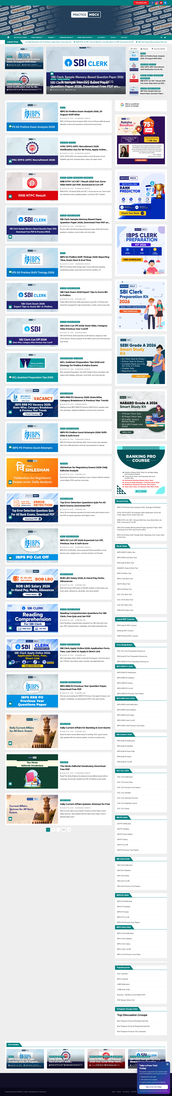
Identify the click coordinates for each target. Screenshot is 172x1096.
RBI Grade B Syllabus (125, 746)
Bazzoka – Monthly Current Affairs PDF (131, 995)
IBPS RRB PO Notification (126, 672)
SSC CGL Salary (123, 808)
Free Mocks (126, 1092)
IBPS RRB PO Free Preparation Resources (133, 661)
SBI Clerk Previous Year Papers (128, 886)
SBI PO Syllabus (123, 829)
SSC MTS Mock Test (124, 605)
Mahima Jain (81, 226)
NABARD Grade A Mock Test (127, 568)
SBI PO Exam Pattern (125, 834)
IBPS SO (9, 56)
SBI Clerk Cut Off (123, 881)
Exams (51, 37)
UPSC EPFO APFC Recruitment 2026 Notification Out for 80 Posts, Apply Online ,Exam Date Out (83, 149)
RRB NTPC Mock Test (125, 610)
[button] (161, 37)
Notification (10, 81)
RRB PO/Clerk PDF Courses (127, 636)
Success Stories (159, 49)
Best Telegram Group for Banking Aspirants (132, 1021)
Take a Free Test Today (153, 1087)
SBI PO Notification (124, 824)
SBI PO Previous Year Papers (128, 850)
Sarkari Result (66, 37)
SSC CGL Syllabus (124, 793)
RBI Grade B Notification (126, 741)
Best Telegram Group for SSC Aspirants (131, 1031)
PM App (124, 37)
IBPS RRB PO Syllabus (125, 678)
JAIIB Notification (123, 984)
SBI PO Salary (122, 839)
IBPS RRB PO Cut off (125, 688)
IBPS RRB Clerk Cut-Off (126, 720)
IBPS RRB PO (64, 682)
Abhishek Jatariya (30, 65)
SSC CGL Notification (125, 777)
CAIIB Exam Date (123, 989)
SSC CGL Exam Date (125, 782)
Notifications (20, 37)
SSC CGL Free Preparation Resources (131, 651)
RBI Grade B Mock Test (125, 563)
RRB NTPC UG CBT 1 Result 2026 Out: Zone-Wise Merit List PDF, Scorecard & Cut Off (152, 83)
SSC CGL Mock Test (124, 594)
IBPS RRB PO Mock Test (126, 552)
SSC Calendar (122, 974)
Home (113, 1092)
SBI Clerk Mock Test (124, 589)
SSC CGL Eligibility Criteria (127, 803)
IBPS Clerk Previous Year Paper (129, 954)
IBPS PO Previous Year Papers (128, 922)
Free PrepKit (37, 37)
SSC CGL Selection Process (127, 798)
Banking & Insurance (154, 88)
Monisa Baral (82, 332)
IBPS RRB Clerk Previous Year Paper (131, 725)
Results (150, 75)
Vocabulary (64, 762)
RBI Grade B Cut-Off (124, 762)
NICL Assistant (78, 358)
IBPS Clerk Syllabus (124, 938)
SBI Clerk (143, 88)
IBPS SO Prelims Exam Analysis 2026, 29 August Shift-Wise (23, 60)
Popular (145, 49)
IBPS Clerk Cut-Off (124, 949)
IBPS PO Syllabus (123, 906)
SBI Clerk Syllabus (124, 870)
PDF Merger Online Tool (126, 1000)
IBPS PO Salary (123, 912)
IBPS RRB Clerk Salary (125, 715)
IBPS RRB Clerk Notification (127, 704)
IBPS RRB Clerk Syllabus (126, 710)
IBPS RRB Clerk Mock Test (127, 557)
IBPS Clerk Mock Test (125, 579)
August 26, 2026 (15, 65)
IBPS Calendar (122, 979)
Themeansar (42, 1092)
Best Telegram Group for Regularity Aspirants (133, 1026)
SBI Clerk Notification (125, 865)
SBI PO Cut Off (122, 845)
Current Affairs (65, 723)
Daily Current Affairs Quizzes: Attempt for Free (85, 804)
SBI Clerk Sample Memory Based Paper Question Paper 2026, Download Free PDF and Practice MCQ (85, 222)
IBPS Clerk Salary (123, 944)
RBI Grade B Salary (124, 756)
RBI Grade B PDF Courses (127, 625)
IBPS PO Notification (124, 901)
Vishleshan (64, 463)
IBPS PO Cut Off (123, 917)
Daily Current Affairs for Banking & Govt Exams (85, 727)
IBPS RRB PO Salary (125, 683)
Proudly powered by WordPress (14, 1092)
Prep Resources (85, 37)
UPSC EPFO (19, 81)
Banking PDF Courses (125, 631)
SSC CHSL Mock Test (125, 600)
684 (63, 830)
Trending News (145, 78)
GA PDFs (101, 37)
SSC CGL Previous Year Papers (128, 787)
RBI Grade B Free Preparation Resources (132, 656)
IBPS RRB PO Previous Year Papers (130, 693)
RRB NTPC (143, 75)
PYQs (113, 37)
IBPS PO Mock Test (124, 573)
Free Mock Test (141, 3)
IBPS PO (63, 428)
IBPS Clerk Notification (125, 933)
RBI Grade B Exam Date (126, 751)
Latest (135, 49)
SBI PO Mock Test (123, 584)
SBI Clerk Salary (123, 876)
